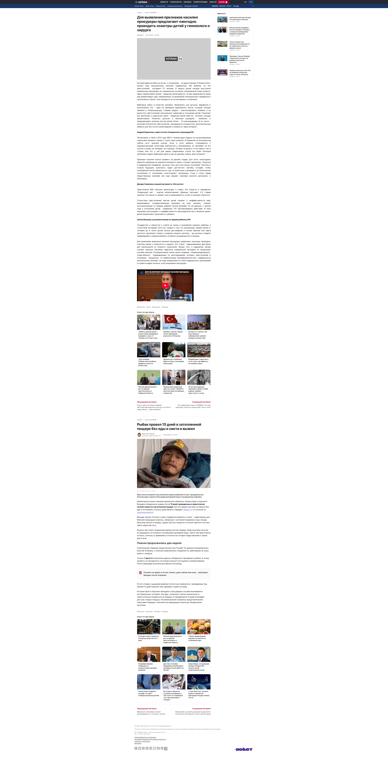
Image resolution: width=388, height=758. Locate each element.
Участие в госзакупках (142, 741)
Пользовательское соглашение (145, 737)
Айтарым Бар (160, 6)
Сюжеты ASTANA (151, 12)
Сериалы (187, 2)
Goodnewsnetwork (145, 512)
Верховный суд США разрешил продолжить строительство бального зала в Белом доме (193, 713)
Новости (164, 2)
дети (149, 307)
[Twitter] (140, 748)
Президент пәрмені (191, 6)
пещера (165, 611)
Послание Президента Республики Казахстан (150, 739)
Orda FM (213, 2)
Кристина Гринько (148, 434)
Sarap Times (150, 6)
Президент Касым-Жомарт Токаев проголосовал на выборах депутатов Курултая (239, 59)
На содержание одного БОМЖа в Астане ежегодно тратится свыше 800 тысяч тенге (193, 406)
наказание (156, 307)
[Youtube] (154, 748)
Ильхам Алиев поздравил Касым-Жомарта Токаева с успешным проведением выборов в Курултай (239, 31)
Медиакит (137, 743)
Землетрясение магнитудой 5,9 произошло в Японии (240, 18)
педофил (165, 307)
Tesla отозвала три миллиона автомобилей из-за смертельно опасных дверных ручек (239, 45)
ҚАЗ (245, 2)
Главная (139, 12)
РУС (251, 2)
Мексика (141, 611)
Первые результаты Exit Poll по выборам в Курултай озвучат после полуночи (240, 72)
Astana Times (138, 6)
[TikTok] (158, 748)
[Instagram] (143, 748)
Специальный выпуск (174, 6)
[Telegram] (151, 748)
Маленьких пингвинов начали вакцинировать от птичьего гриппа (151, 713)
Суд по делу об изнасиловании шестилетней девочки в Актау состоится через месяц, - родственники (153, 407)
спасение (149, 611)
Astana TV (187, 510)
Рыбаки (157, 611)
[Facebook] (135, 748)
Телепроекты (176, 2)
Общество (141, 307)
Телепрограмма (200, 2)
